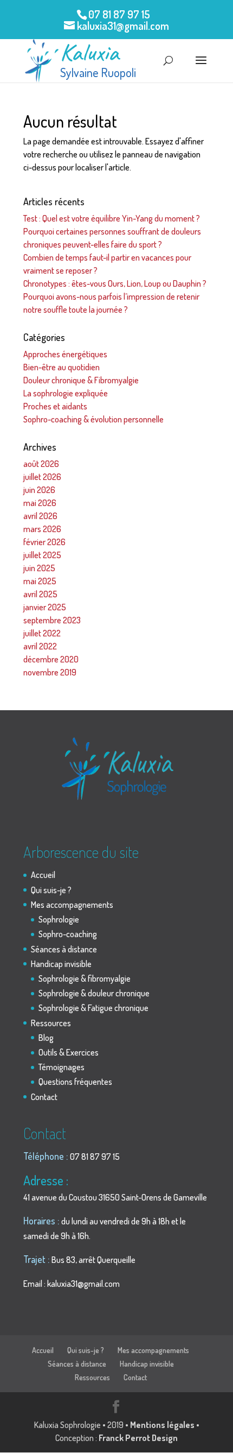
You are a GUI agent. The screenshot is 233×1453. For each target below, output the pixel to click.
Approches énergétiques (65, 354)
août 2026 (41, 463)
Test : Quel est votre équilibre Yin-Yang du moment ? (111, 218)
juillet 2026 (42, 476)
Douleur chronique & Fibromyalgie (81, 380)
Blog (46, 1037)
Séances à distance (64, 949)
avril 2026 (40, 515)
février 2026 (44, 541)
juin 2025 (39, 568)
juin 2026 (39, 489)
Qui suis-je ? (51, 890)
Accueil (43, 874)
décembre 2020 (51, 659)
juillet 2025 (42, 554)
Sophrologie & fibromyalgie (84, 978)
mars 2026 (42, 528)
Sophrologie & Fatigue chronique (93, 1007)
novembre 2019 (49, 672)
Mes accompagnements (72, 904)
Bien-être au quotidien (61, 367)
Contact (44, 1096)
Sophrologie (58, 919)
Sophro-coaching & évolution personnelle (93, 419)
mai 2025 (39, 581)
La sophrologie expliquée (65, 393)
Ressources (51, 1023)
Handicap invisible (61, 963)
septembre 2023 (52, 620)
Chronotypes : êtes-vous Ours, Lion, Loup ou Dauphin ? (114, 283)
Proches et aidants (55, 406)
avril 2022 (40, 646)
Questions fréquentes (75, 1081)
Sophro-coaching (67, 933)
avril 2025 (40, 594)
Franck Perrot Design (138, 1437)
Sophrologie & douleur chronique (94, 993)
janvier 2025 (44, 607)
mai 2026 (39, 502)
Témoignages (61, 1067)
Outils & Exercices (68, 1052)
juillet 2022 (42, 633)
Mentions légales (162, 1424)
